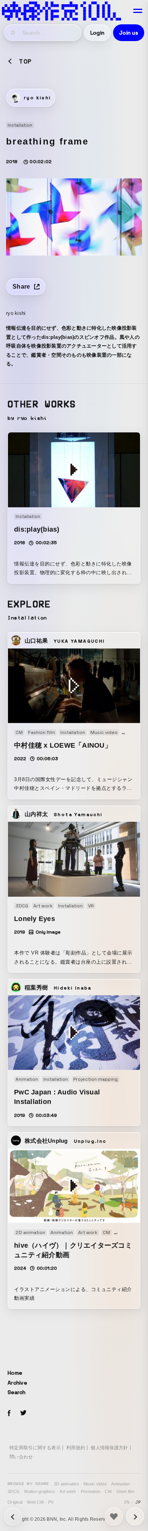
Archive (17, 1382)
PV (51, 1502)
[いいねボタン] (114, 1516)
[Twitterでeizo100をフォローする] (23, 1414)
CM (108, 1491)
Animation (120, 1484)
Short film (125, 1491)
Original (15, 1502)
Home (15, 1372)
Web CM (35, 1502)
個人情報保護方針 (109, 1447)
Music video (95, 1484)
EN (127, 1502)
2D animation (66, 1484)
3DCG (14, 1491)
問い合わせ (21, 1457)
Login (97, 32)
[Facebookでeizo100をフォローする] (9, 1414)
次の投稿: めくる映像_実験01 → (13, 1516)
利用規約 (75, 1447)
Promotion (90, 1491)
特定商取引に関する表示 (35, 1447)
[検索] (13, 33)
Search (17, 1392)
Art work (68, 1491)
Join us (128, 32)
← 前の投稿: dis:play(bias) (135, 1516)
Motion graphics (39, 1491)
